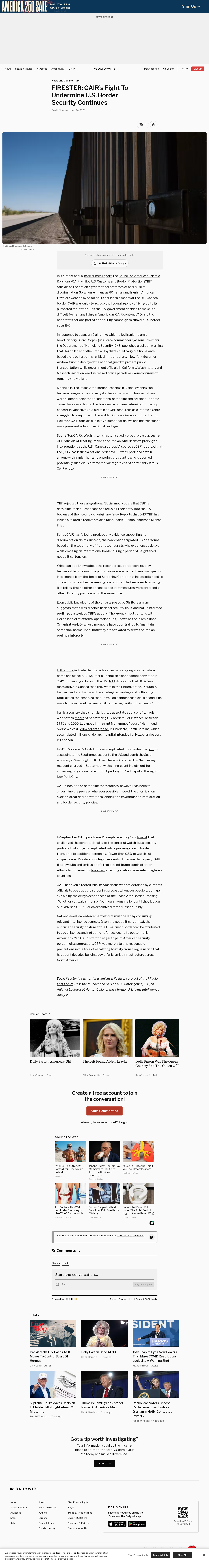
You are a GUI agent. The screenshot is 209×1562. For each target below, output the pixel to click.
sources (93, 921)
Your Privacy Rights (78, 1502)
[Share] (153, 124)
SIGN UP (198, 69)
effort (92, 797)
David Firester (60, 110)
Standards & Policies (78, 1523)
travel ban (98, 870)
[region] (104, 1555)
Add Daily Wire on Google (112, 263)
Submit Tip (105, 1463)
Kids (12, 1523)
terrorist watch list (127, 843)
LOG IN (185, 69)
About (42, 1502)
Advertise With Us (48, 1507)
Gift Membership (47, 1528)
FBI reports (65, 670)
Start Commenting (104, 1111)
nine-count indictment (129, 766)
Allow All (182, 1555)
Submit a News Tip (77, 1528)
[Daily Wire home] (104, 68)
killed (122, 334)
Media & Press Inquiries (80, 1512)
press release (137, 435)
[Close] (204, 1555)
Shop (13, 1518)
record (79, 718)
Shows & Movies (23, 68)
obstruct (79, 890)
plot (151, 749)
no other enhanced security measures (107, 588)
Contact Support (47, 1523)
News (8, 68)
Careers (43, 1518)
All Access (42, 68)
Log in (123, 1122)
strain (100, 410)
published (129, 345)
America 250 (58, 68)
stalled (115, 865)
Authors (43, 1512)
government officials (103, 367)
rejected (70, 503)
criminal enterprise (94, 729)
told (112, 681)
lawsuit (142, 837)
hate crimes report (98, 276)
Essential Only (160, 1555)
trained (130, 624)
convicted (147, 676)
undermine (65, 791)
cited (107, 712)
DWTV (72, 68)
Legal (71, 1507)
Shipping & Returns (77, 1518)
